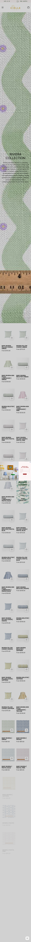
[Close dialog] (30, 462)
